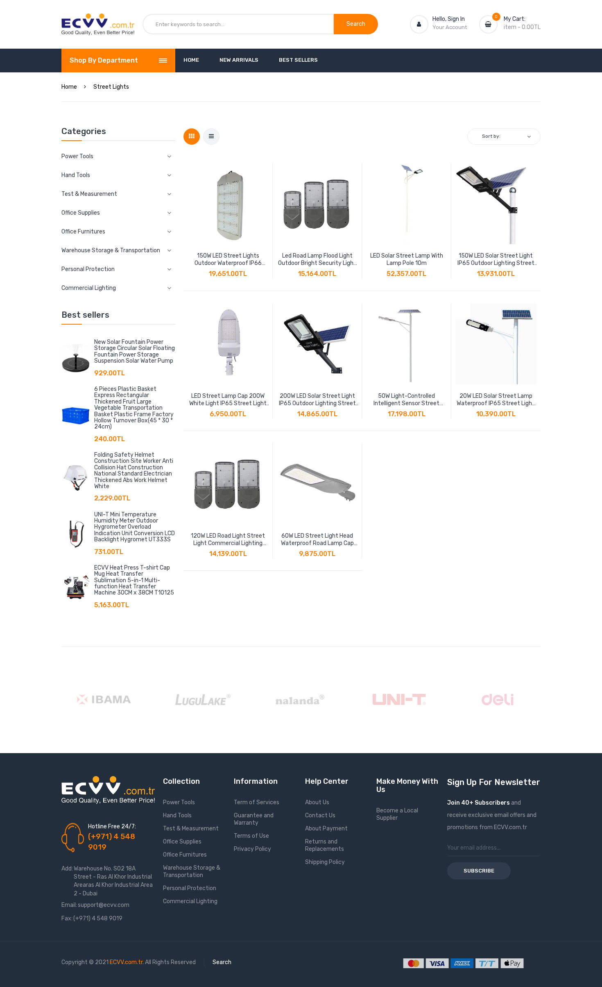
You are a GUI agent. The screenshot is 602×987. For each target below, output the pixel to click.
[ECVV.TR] (97, 19)
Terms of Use (251, 835)
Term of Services (256, 802)
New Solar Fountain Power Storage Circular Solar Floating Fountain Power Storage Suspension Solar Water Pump (134, 351)
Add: (67, 868)
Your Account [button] (449, 27)
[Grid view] (191, 136)
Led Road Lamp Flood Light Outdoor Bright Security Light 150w (317, 259)
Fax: (66, 918)
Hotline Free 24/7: (112, 826)
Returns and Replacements (324, 845)
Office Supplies (182, 841)
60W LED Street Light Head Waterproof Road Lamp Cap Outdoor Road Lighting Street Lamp (317, 539)
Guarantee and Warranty (254, 819)
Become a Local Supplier (397, 814)
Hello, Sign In (448, 19)
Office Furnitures (185, 854)
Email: (69, 905)
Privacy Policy (252, 849)
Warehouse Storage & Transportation (191, 871)
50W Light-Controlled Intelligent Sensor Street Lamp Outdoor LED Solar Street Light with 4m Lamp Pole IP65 (407, 400)
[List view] (211, 136)
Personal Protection (189, 888)
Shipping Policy (325, 862)
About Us (317, 802)
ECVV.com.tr (126, 962)
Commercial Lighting (190, 901)
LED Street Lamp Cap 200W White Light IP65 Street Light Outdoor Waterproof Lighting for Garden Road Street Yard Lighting (228, 400)
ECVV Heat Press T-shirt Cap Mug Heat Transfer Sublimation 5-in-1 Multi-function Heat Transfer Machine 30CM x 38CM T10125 (134, 580)
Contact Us (320, 815)
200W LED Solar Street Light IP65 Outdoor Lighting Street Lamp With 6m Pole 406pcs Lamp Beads (317, 400)
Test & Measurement (191, 828)
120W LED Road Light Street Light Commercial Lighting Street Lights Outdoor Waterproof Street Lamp (228, 539)
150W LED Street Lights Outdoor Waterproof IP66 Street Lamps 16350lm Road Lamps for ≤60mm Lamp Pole (228, 259)
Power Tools (179, 802)
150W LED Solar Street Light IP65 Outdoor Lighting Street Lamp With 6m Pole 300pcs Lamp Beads (495, 259)
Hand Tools (177, 815)
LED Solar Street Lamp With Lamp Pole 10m (406, 259)
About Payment (326, 828)
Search (222, 962)
